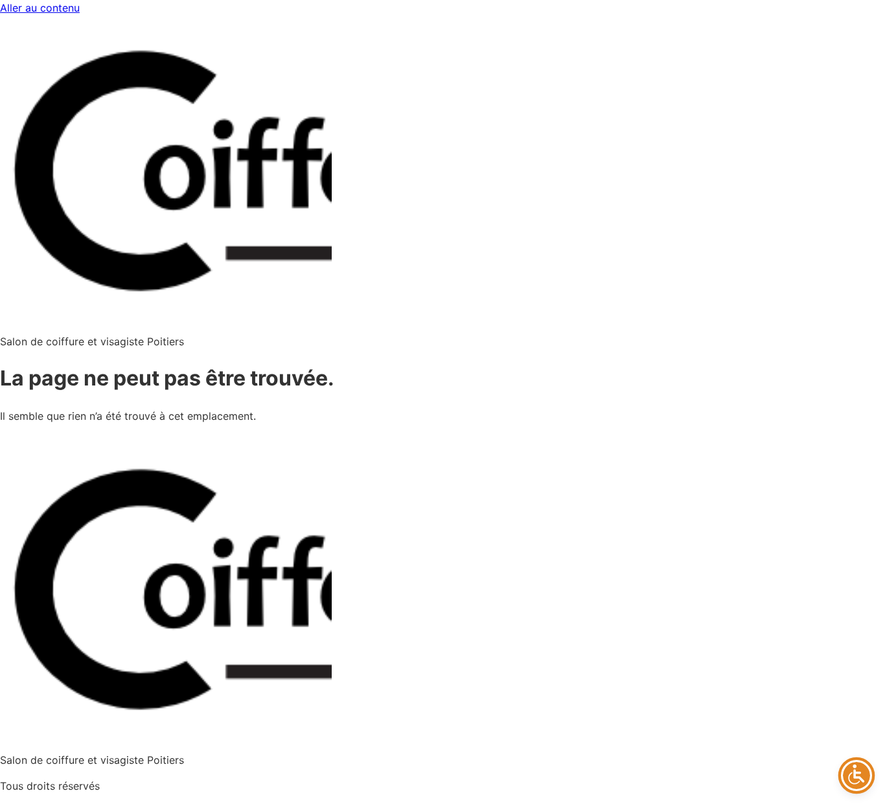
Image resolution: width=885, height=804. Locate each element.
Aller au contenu (40, 7)
